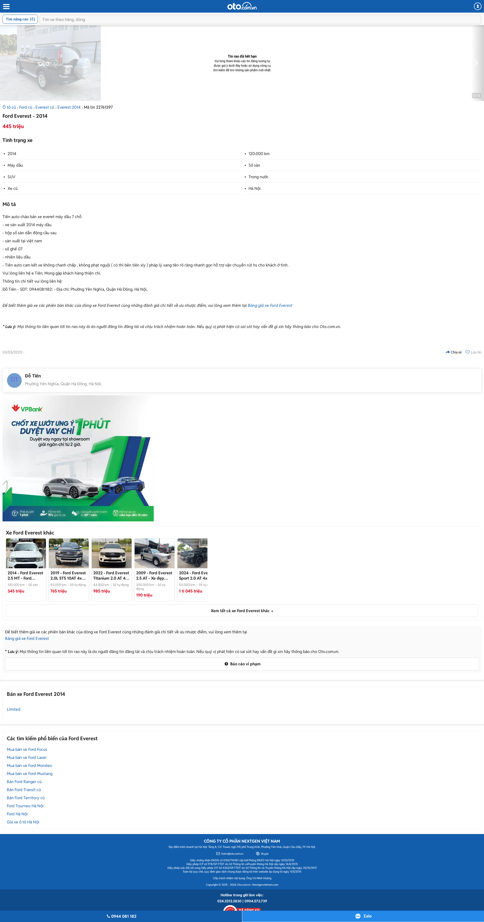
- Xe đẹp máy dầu (154, 575)
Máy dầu (15, 165)
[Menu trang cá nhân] (477, 6)
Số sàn (254, 165)
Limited (13, 709)
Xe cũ (13, 188)
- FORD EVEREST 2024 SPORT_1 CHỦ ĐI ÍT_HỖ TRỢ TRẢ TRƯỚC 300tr (197, 575)
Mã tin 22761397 (98, 107)
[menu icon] (6, 7)
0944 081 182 (123, 916)
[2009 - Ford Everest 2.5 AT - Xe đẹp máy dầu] (154, 553)
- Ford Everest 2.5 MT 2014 (25, 575)
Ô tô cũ (9, 107)
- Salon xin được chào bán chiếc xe (68, 575)
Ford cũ (25, 107)
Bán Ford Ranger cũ (24, 781)
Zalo (368, 916)
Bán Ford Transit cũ (24, 789)
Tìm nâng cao (17, 19)
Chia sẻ (456, 352)
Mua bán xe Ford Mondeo (29, 765)
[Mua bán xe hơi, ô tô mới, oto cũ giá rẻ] (242, 6)
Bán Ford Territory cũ (26, 797)
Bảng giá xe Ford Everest (270, 305)
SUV (11, 177)
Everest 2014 (69, 107)
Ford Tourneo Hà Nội (25, 806)
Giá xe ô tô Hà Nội (23, 822)
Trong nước (258, 177)
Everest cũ (45, 107)
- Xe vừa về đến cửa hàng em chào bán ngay (111, 575)
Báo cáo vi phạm (245, 664)
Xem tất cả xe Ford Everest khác (240, 610)
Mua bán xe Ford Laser (27, 757)
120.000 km (259, 153)
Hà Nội (255, 188)
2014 (12, 153)
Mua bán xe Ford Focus (27, 749)
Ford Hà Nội (17, 814)
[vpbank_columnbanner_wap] (78, 458)
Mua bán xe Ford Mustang (29, 773)
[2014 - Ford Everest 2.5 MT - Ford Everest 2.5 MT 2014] (26, 553)
